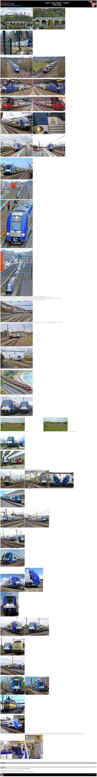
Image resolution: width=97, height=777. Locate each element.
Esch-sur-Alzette (33, 296)
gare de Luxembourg (20, 733)
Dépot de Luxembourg (9, 566)
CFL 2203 (56, 431)
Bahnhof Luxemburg (47, 733)
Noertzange (11, 368)
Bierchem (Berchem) (20, 179)
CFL (24, 134)
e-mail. (22, 770)
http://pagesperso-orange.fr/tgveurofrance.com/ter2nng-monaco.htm (13, 395)
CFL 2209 (5, 111)
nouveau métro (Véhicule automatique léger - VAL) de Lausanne (16, 469)
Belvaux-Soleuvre (19, 346)
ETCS (18, 134)
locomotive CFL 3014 (9, 655)
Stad (44, 134)
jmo (84, 733)
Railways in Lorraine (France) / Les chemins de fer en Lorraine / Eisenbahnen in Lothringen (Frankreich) (15, 768)
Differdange (11, 322)
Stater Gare (14, 95)
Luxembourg (16, 507)
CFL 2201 (5, 431)
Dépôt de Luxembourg (11, 416)
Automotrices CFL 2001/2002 (4, 346)
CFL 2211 (25, 469)
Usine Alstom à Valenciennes (14, 449)
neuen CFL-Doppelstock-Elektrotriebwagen (39, 733)
